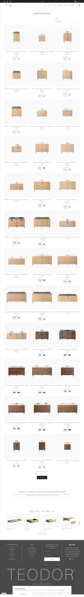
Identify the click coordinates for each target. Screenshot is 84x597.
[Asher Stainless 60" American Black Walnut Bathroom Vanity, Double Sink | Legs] (39, 429)
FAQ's (12, 557)
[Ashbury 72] (42, 260)
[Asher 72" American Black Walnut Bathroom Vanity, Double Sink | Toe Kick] (44, 392)
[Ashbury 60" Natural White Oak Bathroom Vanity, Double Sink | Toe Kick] (18, 243)
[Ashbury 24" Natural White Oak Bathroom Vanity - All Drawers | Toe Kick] (18, 58)
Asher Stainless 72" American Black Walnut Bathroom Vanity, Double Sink (67, 423)
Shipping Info (12, 549)
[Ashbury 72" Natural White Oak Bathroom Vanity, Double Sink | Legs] (14, 317)
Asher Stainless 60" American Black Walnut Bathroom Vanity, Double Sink (42, 423)
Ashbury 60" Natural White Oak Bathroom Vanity (42, 199)
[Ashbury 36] (42, 74)
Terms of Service (32, 551)
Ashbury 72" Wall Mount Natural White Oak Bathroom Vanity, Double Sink (16, 350)
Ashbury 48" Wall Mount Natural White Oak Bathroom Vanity (16, 199)
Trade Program (12, 559)
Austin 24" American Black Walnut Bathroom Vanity (16, 460)
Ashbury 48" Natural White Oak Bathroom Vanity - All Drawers (67, 163)
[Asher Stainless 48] (67, 371)
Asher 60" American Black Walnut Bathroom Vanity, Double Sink (16, 386)
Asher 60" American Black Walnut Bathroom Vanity (67, 349)
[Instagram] (4, 1)
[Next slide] (56, 1)
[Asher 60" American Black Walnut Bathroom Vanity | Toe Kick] (69, 355)
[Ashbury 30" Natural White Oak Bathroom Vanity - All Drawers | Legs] (65, 58)
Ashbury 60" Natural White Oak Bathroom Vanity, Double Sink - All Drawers (42, 238)
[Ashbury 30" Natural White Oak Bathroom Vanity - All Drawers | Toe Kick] (69, 58)
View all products (42, 533)
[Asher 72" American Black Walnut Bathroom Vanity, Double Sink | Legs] (39, 392)
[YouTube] (10, 1)
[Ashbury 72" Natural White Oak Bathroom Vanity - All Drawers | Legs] (65, 281)
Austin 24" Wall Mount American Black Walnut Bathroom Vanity (67, 461)
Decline (59, 593)
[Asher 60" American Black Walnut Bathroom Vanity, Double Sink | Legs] (14, 392)
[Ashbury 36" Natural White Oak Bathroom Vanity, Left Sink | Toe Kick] (69, 94)
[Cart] (79, 5)
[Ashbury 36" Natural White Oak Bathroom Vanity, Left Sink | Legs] (65, 94)
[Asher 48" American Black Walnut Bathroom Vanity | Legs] (39, 355)
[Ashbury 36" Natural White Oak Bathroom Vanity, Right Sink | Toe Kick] (18, 132)
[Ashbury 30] (67, 37)
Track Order (12, 553)
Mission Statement (32, 549)
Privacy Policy (32, 547)
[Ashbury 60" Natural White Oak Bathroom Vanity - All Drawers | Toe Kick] (69, 206)
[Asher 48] (42, 335)
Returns (12, 551)
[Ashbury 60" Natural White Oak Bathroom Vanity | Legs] (39, 205)
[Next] (79, 522)
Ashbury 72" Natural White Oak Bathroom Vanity (42, 274)
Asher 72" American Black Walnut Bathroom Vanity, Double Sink (42, 386)
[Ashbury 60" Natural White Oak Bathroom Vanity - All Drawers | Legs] (65, 206)
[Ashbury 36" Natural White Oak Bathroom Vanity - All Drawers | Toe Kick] (44, 96)
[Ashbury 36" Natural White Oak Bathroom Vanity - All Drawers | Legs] (39, 96)
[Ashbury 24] (16, 37)
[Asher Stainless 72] (67, 408)
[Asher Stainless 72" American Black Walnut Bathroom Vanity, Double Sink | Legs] (65, 429)
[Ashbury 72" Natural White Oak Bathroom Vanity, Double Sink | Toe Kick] (18, 317)
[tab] (32, 511)
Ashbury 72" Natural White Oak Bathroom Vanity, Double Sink (16, 311)
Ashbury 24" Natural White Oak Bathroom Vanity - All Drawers (16, 52)
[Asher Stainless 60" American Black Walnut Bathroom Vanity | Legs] (14, 428)
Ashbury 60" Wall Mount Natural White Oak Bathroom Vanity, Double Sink (16, 275)
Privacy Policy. (62, 590)
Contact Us (12, 555)
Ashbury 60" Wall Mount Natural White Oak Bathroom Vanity (67, 237)
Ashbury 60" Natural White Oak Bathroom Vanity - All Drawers (67, 200)
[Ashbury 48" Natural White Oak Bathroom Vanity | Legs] (39, 168)
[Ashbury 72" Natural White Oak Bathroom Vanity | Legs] (39, 280)
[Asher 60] (67, 335)
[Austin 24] (16, 446)
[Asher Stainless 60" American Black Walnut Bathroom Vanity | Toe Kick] (18, 428)
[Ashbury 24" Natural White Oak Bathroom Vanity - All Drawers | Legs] (14, 58)
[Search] (76, 5)
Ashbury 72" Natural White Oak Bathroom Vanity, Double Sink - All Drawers (42, 312)
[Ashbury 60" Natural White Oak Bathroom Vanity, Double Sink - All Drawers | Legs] (39, 244)
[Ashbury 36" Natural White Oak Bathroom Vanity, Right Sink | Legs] (14, 132)
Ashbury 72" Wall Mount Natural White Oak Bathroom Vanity (67, 311)
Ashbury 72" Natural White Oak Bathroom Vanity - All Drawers (67, 275)
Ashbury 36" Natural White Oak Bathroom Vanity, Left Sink (67, 88)
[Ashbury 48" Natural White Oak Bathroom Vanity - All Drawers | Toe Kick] (69, 169)
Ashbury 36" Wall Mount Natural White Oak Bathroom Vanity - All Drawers (42, 127)
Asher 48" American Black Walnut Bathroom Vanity (42, 349)
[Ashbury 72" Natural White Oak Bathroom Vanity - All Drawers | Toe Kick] (69, 281)
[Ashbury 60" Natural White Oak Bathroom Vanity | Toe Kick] (44, 205)
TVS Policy (12, 547)
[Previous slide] (28, 1)
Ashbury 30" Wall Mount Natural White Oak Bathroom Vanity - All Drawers (16, 89)
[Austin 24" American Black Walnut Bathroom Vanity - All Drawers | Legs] (39, 467)
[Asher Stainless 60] (16, 408)
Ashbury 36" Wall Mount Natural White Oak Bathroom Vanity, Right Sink (16, 163)
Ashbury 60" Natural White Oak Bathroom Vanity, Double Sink (16, 237)
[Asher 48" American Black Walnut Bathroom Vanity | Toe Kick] (44, 355)
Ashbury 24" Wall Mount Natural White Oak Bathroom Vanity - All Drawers (42, 52)
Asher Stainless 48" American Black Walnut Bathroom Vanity (67, 385)
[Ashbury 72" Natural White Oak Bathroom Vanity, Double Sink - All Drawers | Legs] (39, 319)
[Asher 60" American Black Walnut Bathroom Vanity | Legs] (65, 355)
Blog (32, 555)
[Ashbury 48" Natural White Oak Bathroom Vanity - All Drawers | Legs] (65, 169)
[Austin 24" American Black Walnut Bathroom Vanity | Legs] (14, 465)
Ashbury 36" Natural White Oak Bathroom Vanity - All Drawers (42, 89)
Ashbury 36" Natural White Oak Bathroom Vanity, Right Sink (16, 126)
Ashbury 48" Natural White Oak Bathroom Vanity (42, 162)
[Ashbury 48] (42, 148)
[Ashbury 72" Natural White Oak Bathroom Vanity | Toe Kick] (44, 280)
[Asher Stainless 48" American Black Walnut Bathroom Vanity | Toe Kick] (69, 391)
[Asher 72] (42, 371)
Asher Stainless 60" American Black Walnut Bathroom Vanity (16, 422)
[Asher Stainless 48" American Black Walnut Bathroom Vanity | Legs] (65, 391)
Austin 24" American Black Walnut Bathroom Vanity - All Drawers (42, 461)
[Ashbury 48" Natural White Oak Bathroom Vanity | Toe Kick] (44, 168)
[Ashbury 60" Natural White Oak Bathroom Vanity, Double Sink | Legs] (14, 243)
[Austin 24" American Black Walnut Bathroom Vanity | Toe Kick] (18, 465)
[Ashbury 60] (42, 185)
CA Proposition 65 (32, 553)
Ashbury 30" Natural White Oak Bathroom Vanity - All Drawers (67, 52)
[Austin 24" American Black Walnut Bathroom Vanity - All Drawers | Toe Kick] (44, 467)
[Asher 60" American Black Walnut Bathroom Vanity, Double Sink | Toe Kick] (18, 392)
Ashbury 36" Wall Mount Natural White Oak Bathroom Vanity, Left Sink (67, 127)
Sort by (56, 18)
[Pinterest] (7, 1)
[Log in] (73, 5)
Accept (41, 593)
